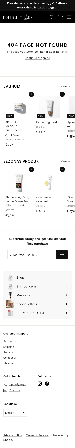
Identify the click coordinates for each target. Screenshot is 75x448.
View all (66, 86)
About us (8, 363)
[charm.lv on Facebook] (39, 434)
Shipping (8, 347)
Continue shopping (37, 57)
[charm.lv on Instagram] (33, 434)
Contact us (10, 357)
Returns (8, 352)
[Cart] (60, 17)
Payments (9, 341)
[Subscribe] (59, 409)
